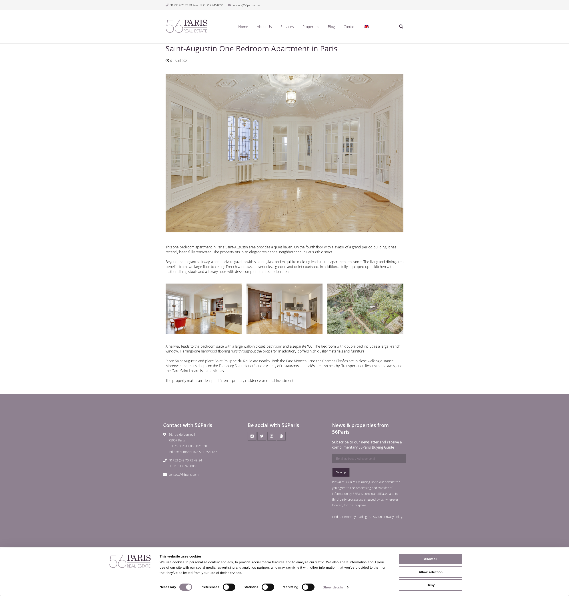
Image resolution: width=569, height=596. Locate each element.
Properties (311, 26)
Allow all (430, 559)
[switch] (229, 587)
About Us (264, 26)
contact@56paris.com (183, 474)
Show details (333, 587)
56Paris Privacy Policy (387, 517)
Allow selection (431, 572)
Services (287, 26)
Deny (431, 585)
